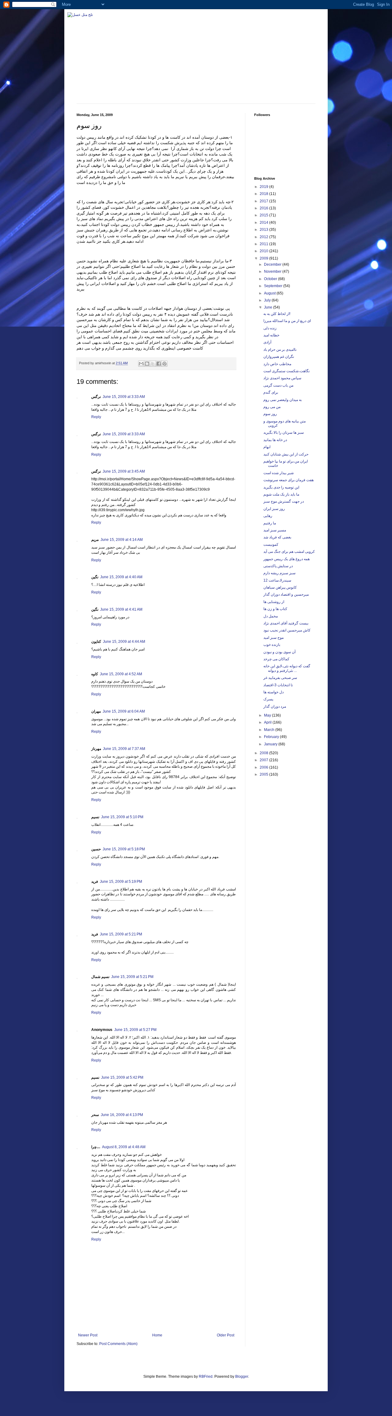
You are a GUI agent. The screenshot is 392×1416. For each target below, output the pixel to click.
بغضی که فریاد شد (277, 537)
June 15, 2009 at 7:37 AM (124, 749)
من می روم (272, 407)
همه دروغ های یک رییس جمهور (286, 559)
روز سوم (270, 414)
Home (157, 1335)
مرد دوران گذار (274, 706)
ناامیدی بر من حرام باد (279, 349)
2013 (264, 229)
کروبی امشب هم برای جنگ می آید (289, 551)
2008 (264, 753)
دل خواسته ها (273, 692)
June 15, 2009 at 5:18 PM (124, 849)
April (268, 722)
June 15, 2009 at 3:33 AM (124, 397)
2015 (264, 215)
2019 (264, 187)
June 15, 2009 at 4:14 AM (121, 540)
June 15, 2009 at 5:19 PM (121, 881)
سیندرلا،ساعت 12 (277, 580)
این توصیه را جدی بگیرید (281, 487)
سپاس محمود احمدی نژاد (282, 378)
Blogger (241, 1376)
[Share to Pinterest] (164, 364)
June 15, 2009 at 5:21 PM (121, 934)
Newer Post (87, 1335)
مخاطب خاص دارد (277, 364)
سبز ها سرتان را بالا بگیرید (283, 432)
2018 (264, 194)
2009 (264, 258)
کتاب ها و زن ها (275, 609)
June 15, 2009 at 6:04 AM (124, 711)
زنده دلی (270, 328)
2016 (264, 208)
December (273, 264)
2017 (264, 201)
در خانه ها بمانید (275, 440)
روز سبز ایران (274, 509)
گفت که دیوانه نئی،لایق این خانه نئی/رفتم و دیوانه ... (286, 668)
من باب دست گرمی (278, 385)
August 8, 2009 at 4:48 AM (123, 1147)
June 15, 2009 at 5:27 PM (135, 1030)
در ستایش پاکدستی (278, 566)
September (273, 286)
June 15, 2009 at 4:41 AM (121, 609)
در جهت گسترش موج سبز (283, 501)
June (268, 307)
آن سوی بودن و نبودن (279, 652)
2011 (264, 244)
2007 (264, 760)
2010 (264, 251)
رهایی (267, 516)
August (270, 293)
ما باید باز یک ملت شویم (281, 494)
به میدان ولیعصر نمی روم (282, 400)
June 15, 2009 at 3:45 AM (124, 471)
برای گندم (270, 392)
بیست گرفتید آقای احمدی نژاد (285, 623)
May (268, 715)
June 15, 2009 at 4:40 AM (121, 577)
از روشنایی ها (273, 602)
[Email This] (141, 364)
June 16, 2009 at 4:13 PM (122, 1115)
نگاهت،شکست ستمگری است (286, 371)
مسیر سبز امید (274, 530)
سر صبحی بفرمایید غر (280, 678)
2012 (264, 237)
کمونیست (270, 544)
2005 (264, 774)
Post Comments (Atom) (118, 1344)
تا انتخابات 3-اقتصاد (278, 685)
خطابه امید (271, 335)
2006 (264, 767)
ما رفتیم (269, 523)
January (271, 744)
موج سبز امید (273, 637)
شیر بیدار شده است (278, 473)
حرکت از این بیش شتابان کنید (285, 454)
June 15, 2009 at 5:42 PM (122, 1077)
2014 (264, 222)
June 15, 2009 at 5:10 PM (122, 817)
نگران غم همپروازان (278, 356)
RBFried (206, 1376)
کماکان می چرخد (276, 659)
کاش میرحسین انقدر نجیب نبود (287, 630)
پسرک (268, 699)
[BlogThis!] (147, 364)
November (273, 271)
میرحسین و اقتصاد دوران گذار (286, 594)
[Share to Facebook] (159, 364)
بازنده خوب (271, 644)
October (271, 279)
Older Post (225, 1335)
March (269, 730)
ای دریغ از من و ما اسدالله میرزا (287, 321)
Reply (96, 417)
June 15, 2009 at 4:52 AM (121, 674)
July (268, 300)
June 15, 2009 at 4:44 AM (124, 641)
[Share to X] (153, 364)
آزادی (267, 342)
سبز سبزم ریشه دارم (279, 573)
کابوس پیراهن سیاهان (280, 587)
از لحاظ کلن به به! (276, 314)
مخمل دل (270, 616)
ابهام (266, 447)
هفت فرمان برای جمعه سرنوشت (288, 480)
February (272, 737)
